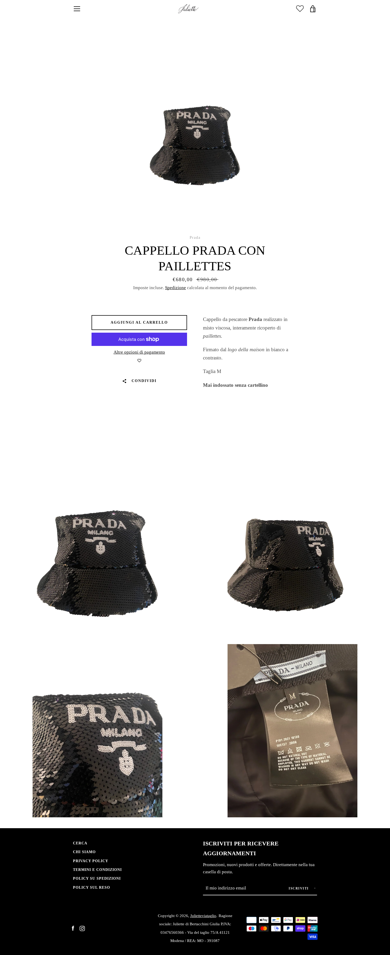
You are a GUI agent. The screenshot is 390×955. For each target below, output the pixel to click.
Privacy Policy (90, 861)
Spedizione (175, 287)
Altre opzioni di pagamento (139, 352)
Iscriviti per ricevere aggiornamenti (241, 848)
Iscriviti (299, 888)
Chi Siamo (84, 852)
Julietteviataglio (203, 915)
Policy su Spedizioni (97, 878)
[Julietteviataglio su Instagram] (82, 928)
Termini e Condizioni (97, 869)
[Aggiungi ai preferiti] (139, 360)
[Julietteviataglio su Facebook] (73, 928)
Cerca (80, 843)
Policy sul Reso (91, 887)
